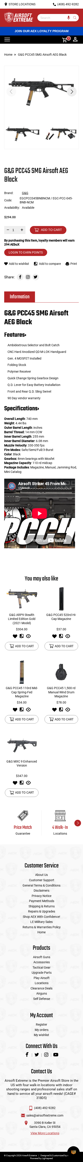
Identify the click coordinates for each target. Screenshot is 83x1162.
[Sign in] (75, 39)
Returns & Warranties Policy (42, 927)
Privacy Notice (41, 896)
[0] (63, 39)
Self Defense (41, 999)
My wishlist (41, 1035)
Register (41, 1024)
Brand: (8, 193)
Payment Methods (41, 901)
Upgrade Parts (42, 972)
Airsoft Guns (41, 957)
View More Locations (45, 1133)
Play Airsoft (42, 978)
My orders (41, 1030)
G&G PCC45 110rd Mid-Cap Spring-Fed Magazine (22, 692)
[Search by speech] (69, 18)
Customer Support (41, 880)
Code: (8, 200)
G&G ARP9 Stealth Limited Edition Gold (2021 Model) (21, 619)
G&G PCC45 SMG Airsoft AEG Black (42, 54)
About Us (41, 875)
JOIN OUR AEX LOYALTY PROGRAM (42, 31)
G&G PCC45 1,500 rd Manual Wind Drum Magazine (61, 692)
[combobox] (55, 18)
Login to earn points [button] (26, 252)
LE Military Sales (41, 922)
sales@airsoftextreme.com (44, 1115)
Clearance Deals (41, 988)
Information (19, 297)
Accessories (41, 962)
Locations (41, 983)
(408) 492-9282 (45, 1108)
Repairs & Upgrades (41, 911)
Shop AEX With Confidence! (41, 916)
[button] (72, 91)
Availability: (12, 207)
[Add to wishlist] (15, 637)
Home (8, 54)
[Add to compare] (21, 637)
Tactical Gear (41, 967)
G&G (25, 193)
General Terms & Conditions (41, 885)
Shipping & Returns (42, 906)
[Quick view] (28, 637)
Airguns (41, 993)
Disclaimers (41, 890)
